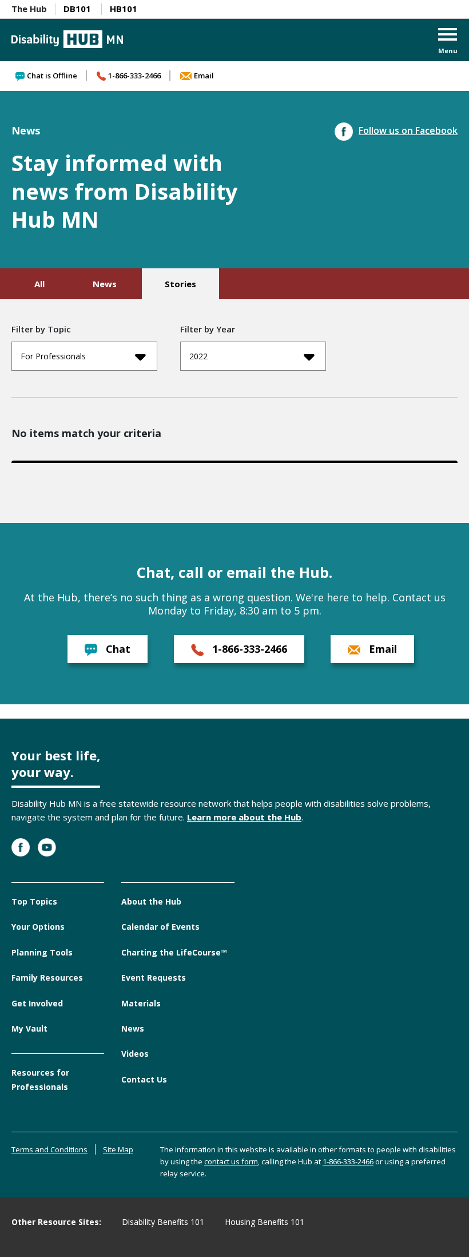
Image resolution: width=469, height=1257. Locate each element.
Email (204, 75)
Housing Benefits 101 (264, 1221)
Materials (141, 1003)
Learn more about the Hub (244, 817)
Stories (180, 284)
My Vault (29, 1028)
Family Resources (47, 977)
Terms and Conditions (49, 1149)
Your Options (38, 926)
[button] (448, 42)
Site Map (118, 1149)
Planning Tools (42, 952)
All (39, 284)
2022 (198, 356)
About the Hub (151, 901)
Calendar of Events (160, 926)
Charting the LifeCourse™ (174, 952)
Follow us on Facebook (408, 130)
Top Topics (34, 901)
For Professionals (53, 356)
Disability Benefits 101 (163, 1221)
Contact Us (144, 1079)
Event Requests (153, 977)
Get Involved (37, 1003)
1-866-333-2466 (134, 75)
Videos (135, 1053)
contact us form (231, 1161)
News (105, 284)
